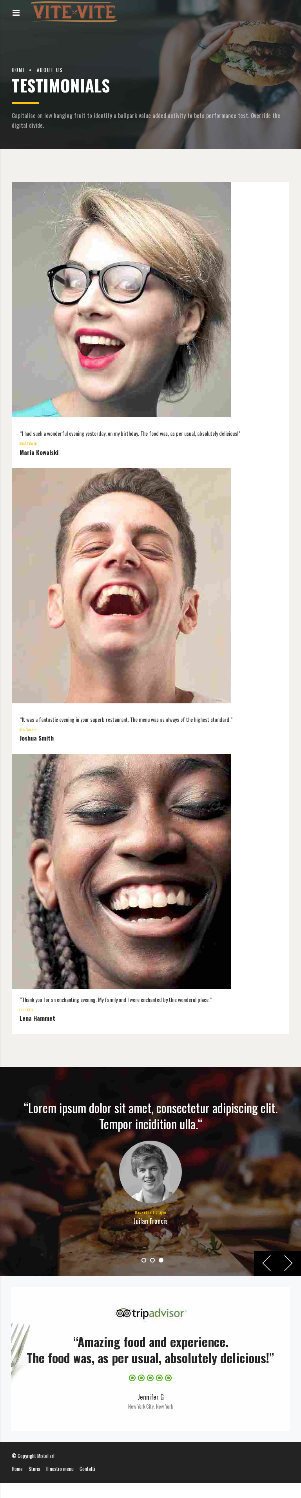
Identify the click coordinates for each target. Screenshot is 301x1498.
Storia (34, 1469)
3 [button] (161, 1260)
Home (18, 70)
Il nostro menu (60, 1469)
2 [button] (152, 1260)
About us (50, 70)
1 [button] (143, 1260)
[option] (150, 1171)
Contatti (87, 1469)
